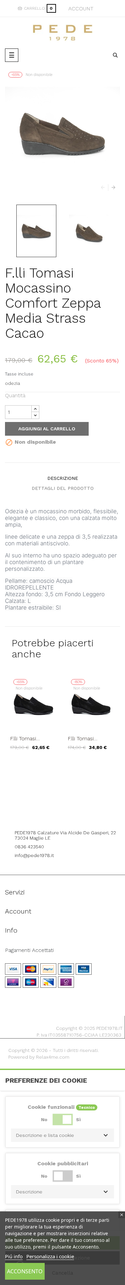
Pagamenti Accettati (29, 950)
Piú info (14, 1256)
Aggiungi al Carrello (46, 428)
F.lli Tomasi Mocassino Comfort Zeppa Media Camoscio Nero (88, 739)
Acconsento (25, 1271)
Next (111, 187)
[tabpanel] (34, 718)
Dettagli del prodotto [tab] (63, 488)
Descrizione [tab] (62, 478)
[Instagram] (71, 814)
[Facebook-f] (53, 814)
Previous (104, 187)
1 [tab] (62, 765)
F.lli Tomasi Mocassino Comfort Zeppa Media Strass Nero (33, 739)
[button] (62, 1135)
